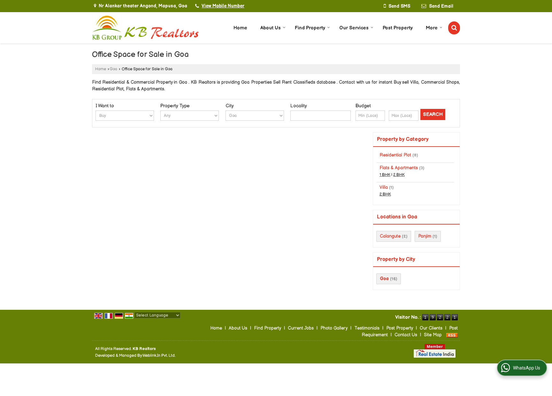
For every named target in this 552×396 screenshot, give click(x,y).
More (432, 28)
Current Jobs (301, 328)
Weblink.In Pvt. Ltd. (158, 355)
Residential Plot (395, 155)
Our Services (354, 28)
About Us (270, 28)
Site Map (433, 335)
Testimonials (366, 328)
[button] (223, 6)
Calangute (390, 236)
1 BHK (384, 174)
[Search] (454, 27)
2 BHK (399, 174)
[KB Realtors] (145, 27)
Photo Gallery (334, 328)
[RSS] (452, 335)
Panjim (424, 236)
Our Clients (431, 328)
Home (240, 28)
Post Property (398, 28)
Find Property (310, 28)
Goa (113, 69)
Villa (383, 187)
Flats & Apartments (398, 168)
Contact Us (406, 335)
